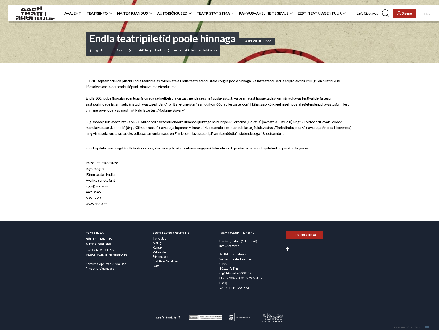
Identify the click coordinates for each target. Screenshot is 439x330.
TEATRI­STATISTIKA (213, 13)
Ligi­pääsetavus (367, 13)
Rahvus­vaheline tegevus (106, 255)
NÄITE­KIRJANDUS (132, 13)
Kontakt (158, 247)
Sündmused (160, 256)
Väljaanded (160, 252)
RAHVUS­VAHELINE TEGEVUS (264, 13)
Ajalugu (158, 243)
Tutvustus (159, 238)
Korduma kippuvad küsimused (106, 264)
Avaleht (122, 50)
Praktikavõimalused (166, 261)
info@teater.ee (229, 246)
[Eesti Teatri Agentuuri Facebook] (287, 248)
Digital (430, 327)
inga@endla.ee (97, 186)
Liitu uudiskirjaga (305, 235)
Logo (156, 266)
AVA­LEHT (72, 13)
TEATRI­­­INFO (97, 13)
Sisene (407, 13)
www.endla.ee (96, 203)
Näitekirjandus (99, 239)
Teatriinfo (141, 50)
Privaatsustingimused (100, 268)
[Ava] (110, 13)
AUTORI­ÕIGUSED (172, 13)
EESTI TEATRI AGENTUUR (320, 13)
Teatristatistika (100, 250)
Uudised (160, 50)
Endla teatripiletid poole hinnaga (195, 50)
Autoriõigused (98, 244)
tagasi (97, 50)
